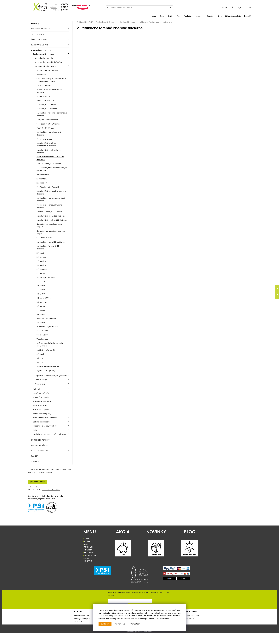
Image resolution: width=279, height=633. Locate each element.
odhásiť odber (33, 487)
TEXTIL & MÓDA (37, 34)
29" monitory (42, 354)
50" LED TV (41, 314)
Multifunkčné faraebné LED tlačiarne (48, 247)
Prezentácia (40, 384)
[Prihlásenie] (233, 7)
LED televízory (43, 174)
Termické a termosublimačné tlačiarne (49, 206)
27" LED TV (41, 310)
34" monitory (42, 335)
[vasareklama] (81, 6)
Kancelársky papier (41, 397)
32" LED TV (41, 273)
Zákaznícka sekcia (233, 16)
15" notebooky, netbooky (47, 326)
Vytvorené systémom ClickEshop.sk (139, 632)
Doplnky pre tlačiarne (46, 277)
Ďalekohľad (41, 74)
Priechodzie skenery (45, 100)
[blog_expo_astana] (139, 574)
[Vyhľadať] (107, 7)
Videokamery (42, 339)
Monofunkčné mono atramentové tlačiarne (51, 192)
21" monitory (42, 179)
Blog (220, 16)
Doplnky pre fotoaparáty (47, 70)
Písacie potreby (40, 405)
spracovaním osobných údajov (51, 490)
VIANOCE (35, 461)
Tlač (178, 16)
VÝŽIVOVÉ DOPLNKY (39, 450)
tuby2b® (34, 456)
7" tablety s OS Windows (47, 108)
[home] (38, 6)
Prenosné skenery (44, 139)
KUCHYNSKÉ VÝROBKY (40, 445)
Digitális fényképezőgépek (48, 366)
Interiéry (199, 16)
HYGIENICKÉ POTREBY (40, 440)
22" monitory (42, 183)
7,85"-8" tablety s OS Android (49, 163)
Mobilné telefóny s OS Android (49, 212)
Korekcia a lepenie (41, 409)
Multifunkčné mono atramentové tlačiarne (51, 199)
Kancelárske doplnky (42, 413)
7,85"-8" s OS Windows (46, 128)
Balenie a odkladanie (42, 422)
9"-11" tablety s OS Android (48, 187)
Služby (170, 16)
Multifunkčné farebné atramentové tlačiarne (52, 114)
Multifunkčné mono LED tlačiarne (51, 242)
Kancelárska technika (44, 58)
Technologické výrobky (43, 54)
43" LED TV (41, 322)
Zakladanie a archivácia (43, 401)
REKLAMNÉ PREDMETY (40, 29)
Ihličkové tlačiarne (44, 85)
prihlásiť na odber (37, 482)
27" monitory (42, 261)
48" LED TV (41, 362)
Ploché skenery (43, 96)
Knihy (35, 430)
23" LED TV (41, 306)
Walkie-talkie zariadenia (47, 318)
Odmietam (135, 624)
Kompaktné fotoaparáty (47, 120)
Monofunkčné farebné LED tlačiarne (52, 220)
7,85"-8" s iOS (42, 331)
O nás (162, 16)
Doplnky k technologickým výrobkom (51, 375)
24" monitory (42, 257)
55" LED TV (41, 290)
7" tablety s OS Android (46, 104)
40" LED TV (41, 294)
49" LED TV (41, 285)
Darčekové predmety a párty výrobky (49, 434)
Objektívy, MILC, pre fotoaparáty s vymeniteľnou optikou (51, 80)
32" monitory (42, 269)
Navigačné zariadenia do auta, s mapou (50, 225)
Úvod (154, 16)
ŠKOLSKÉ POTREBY (39, 39)
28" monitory (42, 265)
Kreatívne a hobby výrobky (44, 426)
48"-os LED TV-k (43, 302)
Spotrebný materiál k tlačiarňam (49, 62)
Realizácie (188, 16)
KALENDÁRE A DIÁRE (39, 45)
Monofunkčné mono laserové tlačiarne (49, 91)
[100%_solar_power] (59, 6)
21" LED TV (41, 281)
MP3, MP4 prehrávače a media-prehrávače (50, 344)
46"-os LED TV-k (43, 298)
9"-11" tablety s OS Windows (48, 124)
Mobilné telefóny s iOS (46, 350)
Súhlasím (105, 624)
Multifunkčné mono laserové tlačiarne (49, 133)
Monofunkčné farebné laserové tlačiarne (50, 151)
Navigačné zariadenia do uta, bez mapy (51, 232)
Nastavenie (120, 624)
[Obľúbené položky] (239, 7)
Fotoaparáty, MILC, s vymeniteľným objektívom (52, 169)
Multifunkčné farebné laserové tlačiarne (50, 158)
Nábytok (36, 389)
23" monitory (42, 253)
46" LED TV (41, 358)
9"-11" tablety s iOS (44, 238)
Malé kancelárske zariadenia (45, 417)
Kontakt (247, 16)
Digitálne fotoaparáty (46, 370)
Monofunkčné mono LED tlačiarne (51, 216)
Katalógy (210, 16)
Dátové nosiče (41, 380)
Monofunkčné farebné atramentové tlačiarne (46, 144)
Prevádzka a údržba (41, 393)
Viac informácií (162, 618)
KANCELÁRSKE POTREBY (41, 50)
